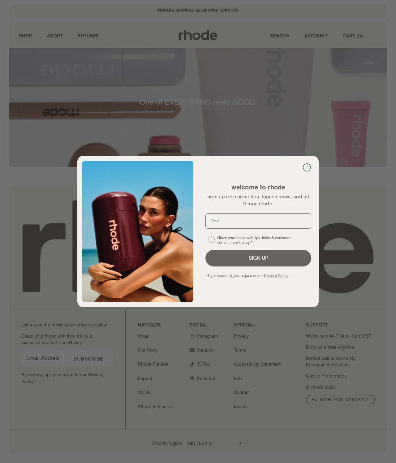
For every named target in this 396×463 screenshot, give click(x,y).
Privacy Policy (276, 276)
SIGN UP (258, 258)
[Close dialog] (307, 167)
